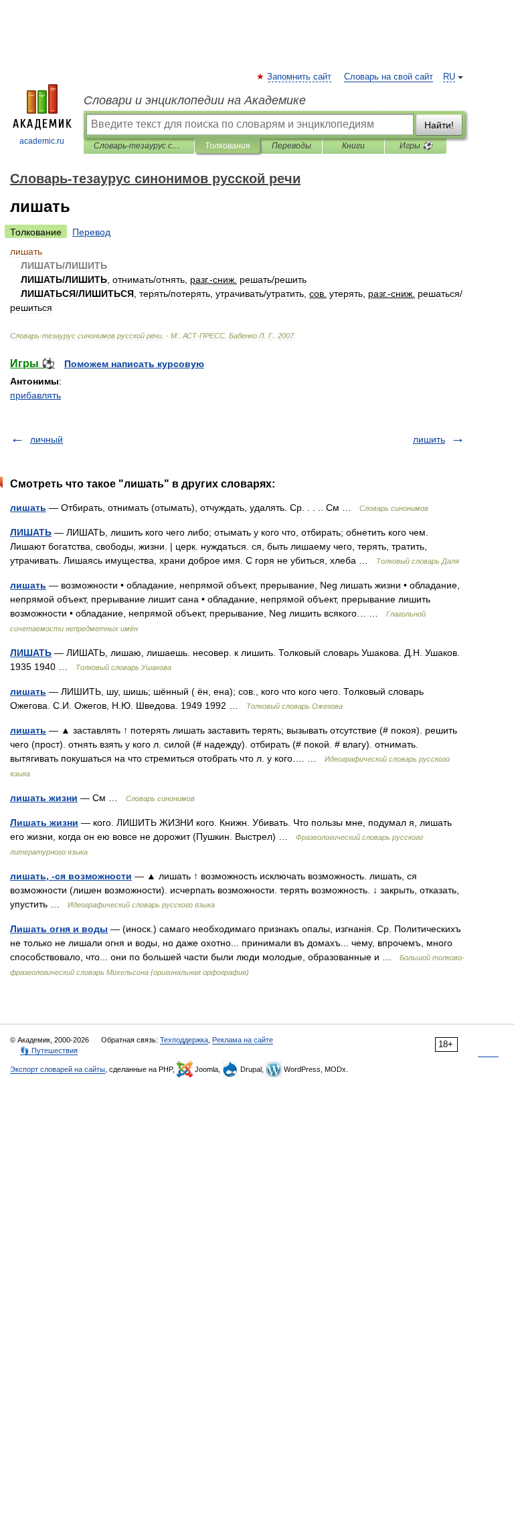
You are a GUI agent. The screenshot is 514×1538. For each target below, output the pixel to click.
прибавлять (35, 395)
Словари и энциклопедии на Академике (195, 100)
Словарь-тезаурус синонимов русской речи (139, 145)
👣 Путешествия (49, 1051)
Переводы (291, 145)
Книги (353, 145)
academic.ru (41, 141)
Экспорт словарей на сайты (57, 1069)
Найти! (439, 125)
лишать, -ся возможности (71, 876)
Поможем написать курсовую (134, 363)
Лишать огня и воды (59, 928)
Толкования (227, 145)
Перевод (91, 232)
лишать (28, 507)
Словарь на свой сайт (388, 77)
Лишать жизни (44, 822)
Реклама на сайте (242, 1040)
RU (449, 77)
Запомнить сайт (299, 77)
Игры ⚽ (416, 145)
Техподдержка (184, 1040)
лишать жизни (44, 797)
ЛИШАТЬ (31, 532)
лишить (429, 439)
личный (46, 439)
